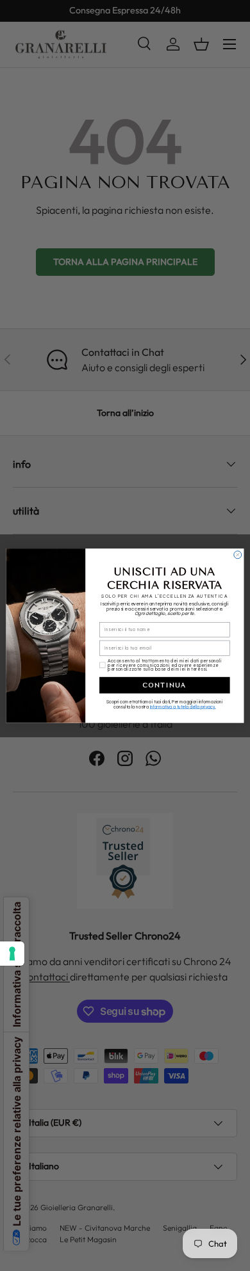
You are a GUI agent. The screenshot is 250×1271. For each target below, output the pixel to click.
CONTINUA (164, 684)
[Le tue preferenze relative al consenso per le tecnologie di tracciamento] (12, 953)
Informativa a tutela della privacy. (183, 707)
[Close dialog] (238, 555)
